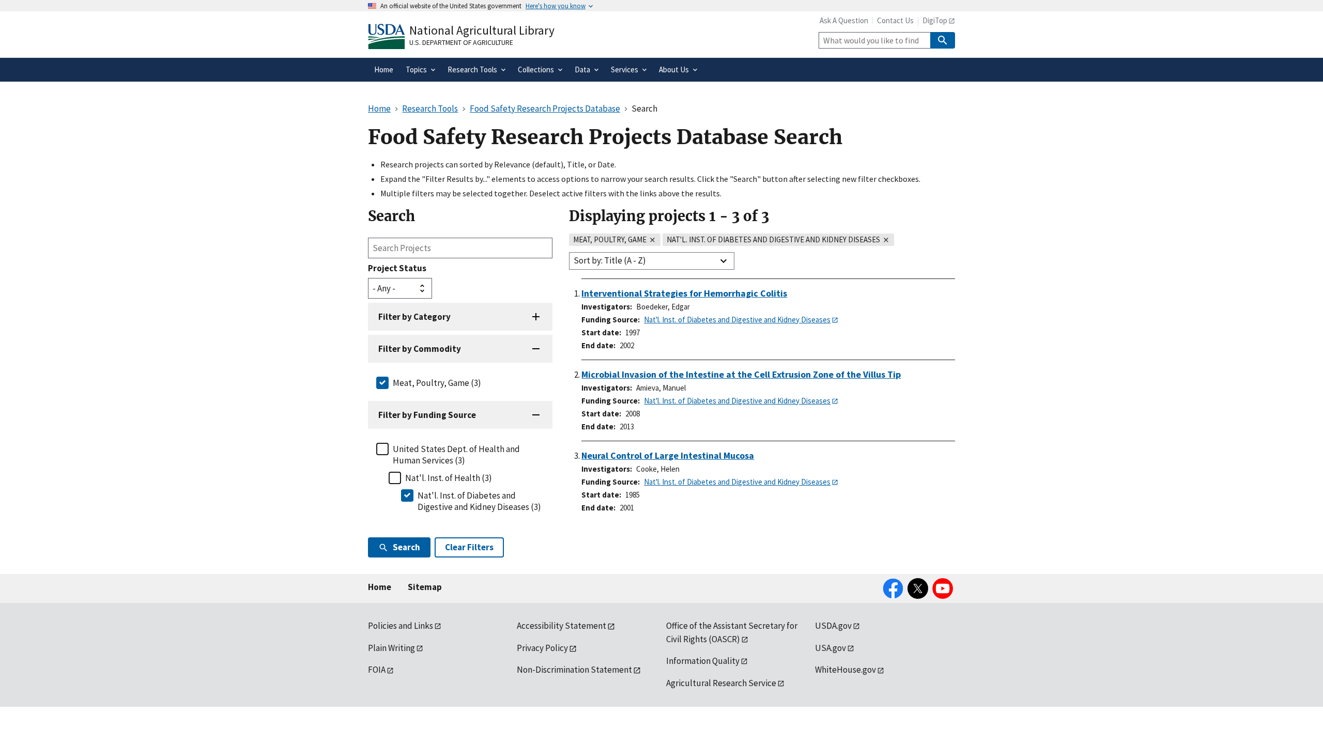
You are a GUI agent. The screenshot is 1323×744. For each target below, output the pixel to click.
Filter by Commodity (419, 348)
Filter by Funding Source (427, 415)
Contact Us (895, 20)
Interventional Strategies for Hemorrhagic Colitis (684, 293)
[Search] (942, 40)
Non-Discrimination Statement (574, 669)
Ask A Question (844, 20)
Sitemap (425, 587)
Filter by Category (414, 316)
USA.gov (830, 648)
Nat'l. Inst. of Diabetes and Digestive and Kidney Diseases (737, 319)
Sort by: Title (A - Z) (610, 260)
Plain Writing (391, 648)
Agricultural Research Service (721, 683)
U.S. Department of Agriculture (461, 42)
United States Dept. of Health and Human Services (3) (456, 454)
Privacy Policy (542, 648)
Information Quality (703, 661)
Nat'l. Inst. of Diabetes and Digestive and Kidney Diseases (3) (479, 501)
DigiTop (934, 20)
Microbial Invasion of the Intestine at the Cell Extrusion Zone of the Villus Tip (741, 374)
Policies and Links (400, 625)
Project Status (397, 268)
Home (379, 587)
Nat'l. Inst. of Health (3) (448, 478)
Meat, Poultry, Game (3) (437, 383)
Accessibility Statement (561, 625)
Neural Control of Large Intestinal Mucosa (667, 455)
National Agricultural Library (482, 30)
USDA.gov (833, 625)
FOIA (377, 669)
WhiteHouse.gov (845, 669)
